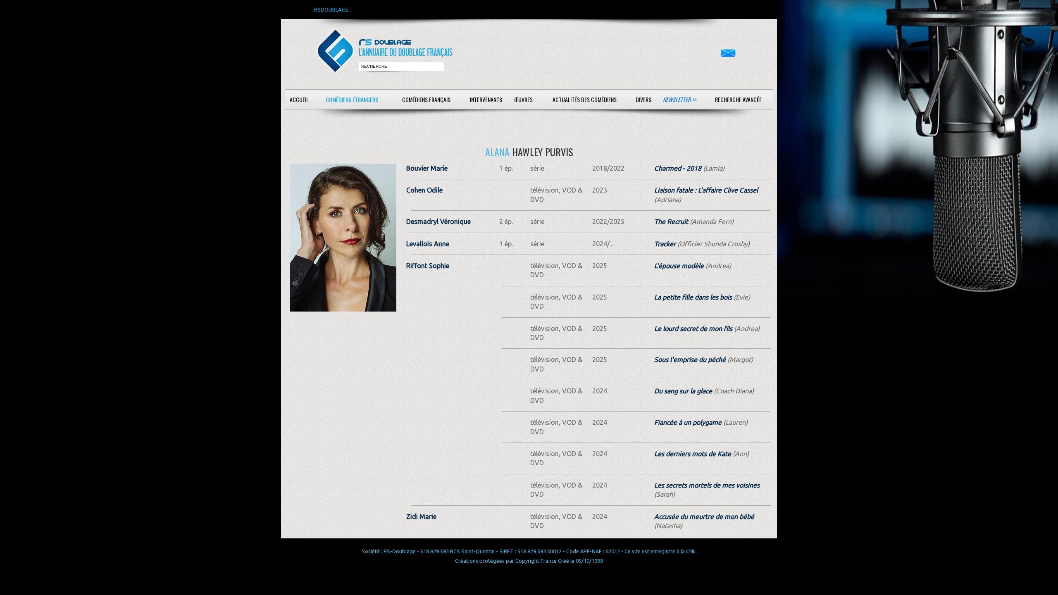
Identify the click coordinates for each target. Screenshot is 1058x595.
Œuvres (523, 99)
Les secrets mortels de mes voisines (707, 485)
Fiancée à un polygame (688, 422)
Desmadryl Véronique (438, 221)
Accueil (299, 99)
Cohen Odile (424, 190)
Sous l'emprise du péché (690, 359)
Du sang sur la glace (683, 391)
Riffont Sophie (427, 265)
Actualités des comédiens (585, 99)
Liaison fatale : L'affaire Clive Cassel (706, 190)
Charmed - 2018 (677, 168)
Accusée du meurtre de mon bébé (704, 516)
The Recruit (671, 221)
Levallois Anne (427, 244)
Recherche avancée (738, 99)
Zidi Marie (421, 516)
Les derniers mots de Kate (692, 453)
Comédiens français (426, 99)
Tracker (665, 244)
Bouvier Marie (427, 168)
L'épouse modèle (679, 265)
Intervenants (486, 99)
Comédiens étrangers (352, 99)
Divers (643, 99)
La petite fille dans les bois (693, 297)
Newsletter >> (679, 99)
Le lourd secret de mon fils (693, 328)
